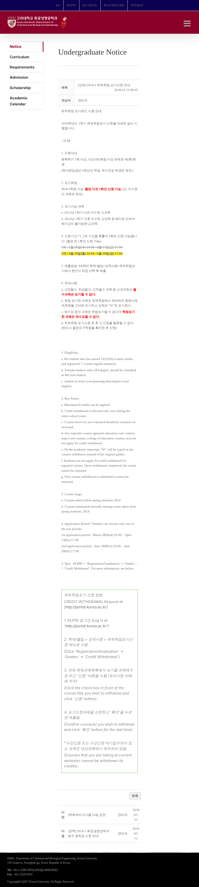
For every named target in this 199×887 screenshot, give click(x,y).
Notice (15, 46)
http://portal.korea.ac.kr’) (87, 626)
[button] (82, 100)
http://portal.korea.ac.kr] (86, 607)
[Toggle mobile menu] (188, 23)
